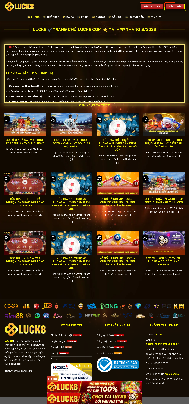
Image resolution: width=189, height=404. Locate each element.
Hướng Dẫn (136, 17)
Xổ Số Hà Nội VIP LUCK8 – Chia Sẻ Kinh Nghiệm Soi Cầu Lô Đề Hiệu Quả (118, 202)
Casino (100, 17)
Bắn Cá (117, 17)
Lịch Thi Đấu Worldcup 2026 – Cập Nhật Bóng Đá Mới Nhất (71, 143)
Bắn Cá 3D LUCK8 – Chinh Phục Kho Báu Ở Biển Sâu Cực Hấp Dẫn (163, 143)
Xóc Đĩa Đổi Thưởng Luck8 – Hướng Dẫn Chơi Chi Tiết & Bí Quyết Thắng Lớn (117, 144)
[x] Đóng (52, 379)
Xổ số (85, 17)
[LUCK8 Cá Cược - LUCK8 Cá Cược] (19, 7)
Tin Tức (156, 17)
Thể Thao (53, 17)
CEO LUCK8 (172, 373)
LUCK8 (35, 17)
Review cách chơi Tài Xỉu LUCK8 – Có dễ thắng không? (164, 261)
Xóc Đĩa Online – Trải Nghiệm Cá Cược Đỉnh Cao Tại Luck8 (25, 202)
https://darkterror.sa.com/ (162, 343)
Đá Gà (70, 17)
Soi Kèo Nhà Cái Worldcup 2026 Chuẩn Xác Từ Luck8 (25, 141)
